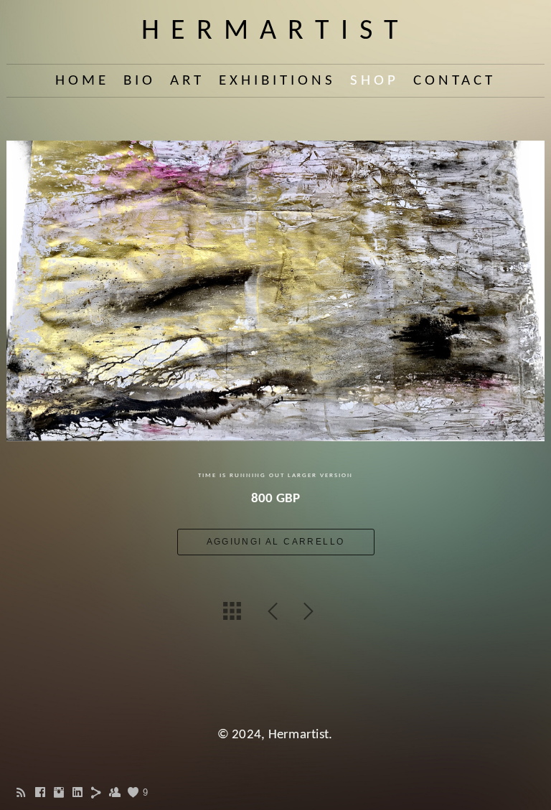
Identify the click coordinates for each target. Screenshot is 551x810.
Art (187, 80)
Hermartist (275, 31)
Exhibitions (277, 80)
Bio (139, 80)
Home (82, 80)
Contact (454, 80)
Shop (374, 80)
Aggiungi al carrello (276, 542)
